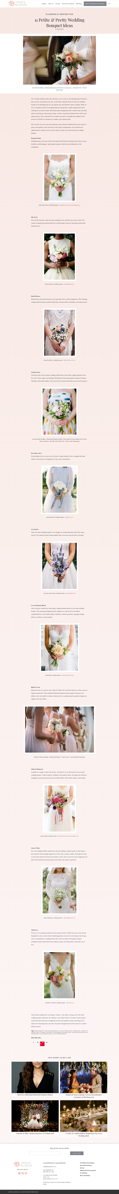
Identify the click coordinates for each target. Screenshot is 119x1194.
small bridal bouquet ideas (78, 1032)
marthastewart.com (70, 360)
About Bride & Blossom (86, 1165)
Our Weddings (83, 1173)
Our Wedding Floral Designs (87, 1163)
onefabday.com (72, 593)
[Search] (109, 4)
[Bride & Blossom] (22, 1165)
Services (82, 1168)
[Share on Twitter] (38, 1042)
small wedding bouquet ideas (46, 1033)
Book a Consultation (85, 1175)
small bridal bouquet (66, 1032)
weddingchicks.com (70, 918)
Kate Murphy (60, 29)
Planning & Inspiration (59, 14)
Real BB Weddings (57, 1032)
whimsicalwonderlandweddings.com (71, 205)
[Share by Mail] (47, 1042)
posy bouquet (49, 1032)
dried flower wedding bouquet (52, 1030)
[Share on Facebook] (33, 1042)
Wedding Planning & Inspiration (88, 1170)
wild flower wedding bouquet (60, 1033)
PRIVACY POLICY (34, 1192)
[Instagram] (22, 1173)
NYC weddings (42, 1032)
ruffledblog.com (70, 284)
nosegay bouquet (76, 1030)
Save (43, 1042)
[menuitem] (44, 3)
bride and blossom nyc (39, 1030)
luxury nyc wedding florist (65, 1030)
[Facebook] (19, 1173)
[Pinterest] (26, 1173)
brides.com (70, 517)
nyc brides (83, 1030)
